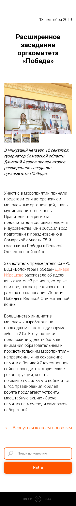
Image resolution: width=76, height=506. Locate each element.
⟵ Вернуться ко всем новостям (38, 427)
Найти (38, 467)
